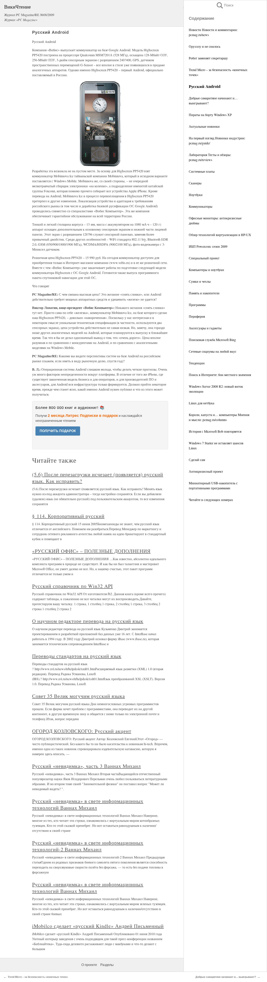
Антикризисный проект (206, 471)
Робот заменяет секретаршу (208, 58)
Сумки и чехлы (200, 281)
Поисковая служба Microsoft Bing (212, 339)
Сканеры (195, 183)
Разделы (107, 965)
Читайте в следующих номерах (211, 499)
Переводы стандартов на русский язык (76, 656)
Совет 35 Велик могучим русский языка (78, 696)
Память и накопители (204, 293)
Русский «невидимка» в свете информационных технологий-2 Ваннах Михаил (87, 846)
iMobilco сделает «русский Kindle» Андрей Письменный (98, 926)
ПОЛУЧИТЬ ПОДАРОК (58, 431)
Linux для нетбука (201, 403)
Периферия (197, 316)
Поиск (224, 5)
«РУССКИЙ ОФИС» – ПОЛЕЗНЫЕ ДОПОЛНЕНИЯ (91, 551)
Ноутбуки (196, 194)
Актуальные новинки (204, 126)
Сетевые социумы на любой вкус (212, 351)
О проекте (89, 965)
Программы (197, 304)
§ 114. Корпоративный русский (68, 516)
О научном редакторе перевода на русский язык (87, 621)
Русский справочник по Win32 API (72, 586)
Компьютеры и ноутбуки (206, 269)
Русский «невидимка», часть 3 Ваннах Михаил (86, 766)
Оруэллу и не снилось (204, 46)
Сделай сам (197, 459)
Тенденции (197, 363)
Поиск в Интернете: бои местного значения (220, 374)
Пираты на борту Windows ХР (210, 114)
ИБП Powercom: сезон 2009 (208, 246)
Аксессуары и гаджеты (205, 328)
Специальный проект (204, 258)
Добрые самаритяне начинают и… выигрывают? (225, 977)
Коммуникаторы (200, 206)
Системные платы (202, 171)
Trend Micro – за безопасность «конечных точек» (38, 977)
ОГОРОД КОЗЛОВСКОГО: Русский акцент (81, 731)
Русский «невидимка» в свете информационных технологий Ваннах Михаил (87, 804)
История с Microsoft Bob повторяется (215, 431)
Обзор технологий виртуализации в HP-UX (220, 234)
